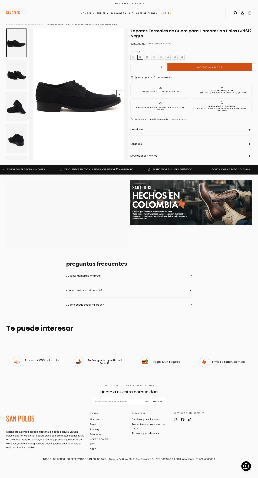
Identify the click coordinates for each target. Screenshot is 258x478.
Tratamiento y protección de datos (148, 426)
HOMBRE (86, 13)
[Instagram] (176, 419)
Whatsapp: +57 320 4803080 (198, 459)
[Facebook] (183, 419)
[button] (235, 13)
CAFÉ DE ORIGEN (147, 13)
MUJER (101, 13)
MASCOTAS (118, 13)
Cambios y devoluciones (146, 419)
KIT (131, 13)
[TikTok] (190, 419)
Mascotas (95, 434)
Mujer (93, 424)
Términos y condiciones (145, 433)
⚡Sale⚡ (166, 13)
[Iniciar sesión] (242, 13)
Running (94, 429)
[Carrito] (249, 13)
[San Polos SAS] (20, 418)
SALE (93, 449)
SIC (178, 459)
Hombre (95, 419)
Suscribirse (154, 401)
